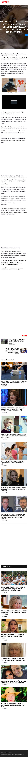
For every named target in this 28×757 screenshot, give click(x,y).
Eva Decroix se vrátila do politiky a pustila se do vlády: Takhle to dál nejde (12, 636)
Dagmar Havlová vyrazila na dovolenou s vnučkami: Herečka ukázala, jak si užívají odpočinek (13, 489)
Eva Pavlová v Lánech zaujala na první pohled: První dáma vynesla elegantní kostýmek (13, 612)
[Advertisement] (14, 159)
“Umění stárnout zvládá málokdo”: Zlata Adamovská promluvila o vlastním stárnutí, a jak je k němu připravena (13, 409)
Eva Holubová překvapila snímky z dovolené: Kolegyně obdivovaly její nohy (12, 705)
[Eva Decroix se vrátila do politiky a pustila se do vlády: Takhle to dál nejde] (14, 626)
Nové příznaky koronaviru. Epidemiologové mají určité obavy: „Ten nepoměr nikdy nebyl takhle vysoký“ (14, 436)
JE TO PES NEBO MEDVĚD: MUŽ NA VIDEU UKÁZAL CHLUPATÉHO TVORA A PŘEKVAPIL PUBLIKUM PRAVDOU (13, 262)
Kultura (4, 572)
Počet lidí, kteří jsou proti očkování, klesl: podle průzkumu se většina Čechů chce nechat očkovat (12, 351)
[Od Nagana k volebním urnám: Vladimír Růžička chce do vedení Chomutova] (14, 672)
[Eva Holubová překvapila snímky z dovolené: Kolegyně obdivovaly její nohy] (14, 694)
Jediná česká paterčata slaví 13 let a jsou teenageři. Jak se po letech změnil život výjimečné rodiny (13, 588)
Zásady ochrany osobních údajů (7, 754)
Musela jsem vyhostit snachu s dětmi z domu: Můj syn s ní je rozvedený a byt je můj (13, 463)
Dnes (14, 18)
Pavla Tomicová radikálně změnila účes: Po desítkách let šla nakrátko (13, 659)
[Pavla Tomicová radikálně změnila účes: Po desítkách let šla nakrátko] (14, 650)
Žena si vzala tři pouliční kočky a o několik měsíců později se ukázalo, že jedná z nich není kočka (17, 342)
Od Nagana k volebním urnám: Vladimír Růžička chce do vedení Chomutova (13, 681)
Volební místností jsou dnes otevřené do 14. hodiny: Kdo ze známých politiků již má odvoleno (14, 383)
